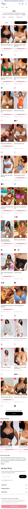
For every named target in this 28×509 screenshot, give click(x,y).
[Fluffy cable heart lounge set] (7, 335)
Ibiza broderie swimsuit (19, 175)
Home (2, 7)
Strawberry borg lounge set (20, 338)
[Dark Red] (17, 217)
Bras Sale (4, 17)
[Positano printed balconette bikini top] (7, 203)
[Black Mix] (15, 250)
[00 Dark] (15, 374)
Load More (14, 413)
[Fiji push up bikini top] (21, 140)
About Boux (4, 492)
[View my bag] (22, 4)
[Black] (2, 55)
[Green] (2, 88)
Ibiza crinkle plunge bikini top (7, 273)
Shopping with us (5, 488)
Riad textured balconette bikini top (20, 45)
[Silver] (15, 88)
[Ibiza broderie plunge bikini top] (21, 74)
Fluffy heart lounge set (6, 367)
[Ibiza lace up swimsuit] (21, 107)
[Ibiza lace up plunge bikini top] (21, 203)
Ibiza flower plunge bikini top (7, 111)
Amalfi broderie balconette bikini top (7, 306)
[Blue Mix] (2, 250)
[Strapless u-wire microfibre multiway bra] (21, 363)
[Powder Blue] (3, 184)
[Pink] (2, 152)
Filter (21, 22)
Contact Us (4, 485)
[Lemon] (2, 316)
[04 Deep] (17, 374)
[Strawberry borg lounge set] (21, 335)
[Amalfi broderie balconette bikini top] (7, 302)
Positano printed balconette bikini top (7, 207)
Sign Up (22, 476)
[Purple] (15, 217)
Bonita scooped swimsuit (19, 239)
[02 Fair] (18, 374)
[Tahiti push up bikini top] (7, 140)
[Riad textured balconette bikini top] (21, 41)
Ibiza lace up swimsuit (19, 110)
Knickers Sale (11, 17)
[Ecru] (15, 55)
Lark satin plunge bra (19, 305)
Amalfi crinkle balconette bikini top (6, 176)
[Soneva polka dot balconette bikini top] (7, 236)
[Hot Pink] (2, 283)
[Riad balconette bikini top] (7, 41)
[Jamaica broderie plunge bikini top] (7, 74)
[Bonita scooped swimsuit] (21, 236)
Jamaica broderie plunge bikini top (6, 78)
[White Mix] (2, 406)
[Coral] (17, 121)
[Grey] (2, 344)
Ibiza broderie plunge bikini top (20, 78)
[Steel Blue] (15, 184)
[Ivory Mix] (15, 152)
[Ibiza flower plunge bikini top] (7, 107)
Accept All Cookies (14, 506)
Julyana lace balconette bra (20, 397)
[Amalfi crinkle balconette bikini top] (7, 171)
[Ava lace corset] (21, 269)
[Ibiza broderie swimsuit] (21, 171)
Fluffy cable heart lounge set (7, 338)
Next (27, 434)
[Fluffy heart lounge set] (7, 363)
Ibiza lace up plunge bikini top (20, 207)
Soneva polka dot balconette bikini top (5, 240)
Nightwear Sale (19, 17)
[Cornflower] (15, 316)
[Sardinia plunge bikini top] (7, 393)
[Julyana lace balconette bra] (21, 393)
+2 (20, 374)
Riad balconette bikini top (7, 44)
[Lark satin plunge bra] (21, 302)
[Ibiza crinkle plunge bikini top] (7, 269)
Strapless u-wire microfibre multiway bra (20, 367)
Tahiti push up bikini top (6, 143)
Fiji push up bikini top (19, 143)
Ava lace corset (17, 272)
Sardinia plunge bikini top (7, 397)
